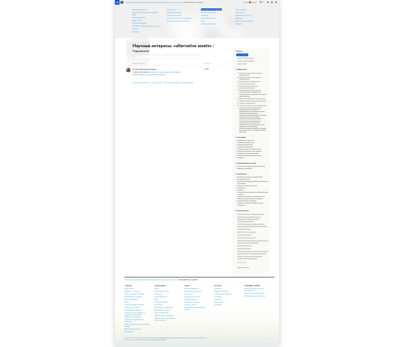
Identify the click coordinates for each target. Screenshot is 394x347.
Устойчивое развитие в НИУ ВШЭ (134, 294)
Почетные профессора (208, 12)
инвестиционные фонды (172, 83)
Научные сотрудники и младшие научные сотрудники (250, 204)
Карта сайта (203, 338)
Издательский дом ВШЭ (221, 291)
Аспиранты (240, 158)
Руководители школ (243, 179)
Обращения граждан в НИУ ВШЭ (134, 304)
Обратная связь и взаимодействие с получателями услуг (165, 319)
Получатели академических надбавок (249, 151)
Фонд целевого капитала (131, 307)
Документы (239, 18)
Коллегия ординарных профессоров (178, 21)
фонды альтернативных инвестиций (142, 83)
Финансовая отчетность (243, 15)
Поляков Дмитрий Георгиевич (144, 69)
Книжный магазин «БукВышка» (223, 294)
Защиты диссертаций (190, 299)
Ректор (203, 21)
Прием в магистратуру (161, 302)
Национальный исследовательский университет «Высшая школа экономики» (147, 280)
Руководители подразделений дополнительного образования (252, 182)
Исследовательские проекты (193, 291)
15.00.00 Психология (244, 229)
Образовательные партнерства (163, 315)
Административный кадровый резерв (249, 155)
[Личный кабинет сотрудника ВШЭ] (271, 2)
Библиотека (217, 288)
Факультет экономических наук (162, 72)
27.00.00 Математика (244, 248)
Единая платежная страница (132, 329)
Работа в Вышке (128, 331)
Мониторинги (188, 294)
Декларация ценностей (139, 9)
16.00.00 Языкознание (244, 235)
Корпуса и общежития (131, 299)
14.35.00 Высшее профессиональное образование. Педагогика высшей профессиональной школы (249, 219)
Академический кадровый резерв (248, 153)
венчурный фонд (187, 83)
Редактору (269, 338)
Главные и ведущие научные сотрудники (250, 198)
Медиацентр (218, 299)
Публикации (218, 304)
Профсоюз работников (208, 24)
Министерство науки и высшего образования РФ (254, 289)
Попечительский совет (174, 15)
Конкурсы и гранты (190, 304)
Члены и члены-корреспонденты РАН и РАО (251, 166)
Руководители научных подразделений (249, 177)
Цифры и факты (137, 20)
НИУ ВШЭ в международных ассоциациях (145, 26)
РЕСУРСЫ (218, 286)
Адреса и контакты (144, 338)
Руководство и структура (131, 291)
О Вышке (174, 280)
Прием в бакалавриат (160, 296)
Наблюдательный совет (174, 12)
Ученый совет (171, 9)
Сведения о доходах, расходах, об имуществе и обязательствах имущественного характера (134, 315)
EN (263, 2)
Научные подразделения (191, 288)
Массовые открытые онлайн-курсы (255, 296)
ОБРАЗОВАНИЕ (160, 286)
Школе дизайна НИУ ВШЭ (158, 340)
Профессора (241, 188)
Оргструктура (239, 12)
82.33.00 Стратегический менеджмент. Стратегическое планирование (249, 257)
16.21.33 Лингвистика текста (246, 238)
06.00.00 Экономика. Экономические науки (251, 214)
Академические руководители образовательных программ (252, 193)
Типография (218, 296)
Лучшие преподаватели (244, 147)
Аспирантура (158, 304)
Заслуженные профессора (245, 142)
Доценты (240, 190)
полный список (242, 262)
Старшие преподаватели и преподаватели (251, 196)
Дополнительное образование (163, 307)
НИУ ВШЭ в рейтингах (139, 23)
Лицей (156, 288)
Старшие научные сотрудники (246, 201)
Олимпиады (157, 294)
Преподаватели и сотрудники (133, 296)
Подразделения (141, 50)
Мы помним (136, 32)
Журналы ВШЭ (218, 302)
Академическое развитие (191, 302)
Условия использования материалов (162, 338)
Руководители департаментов (247, 186)
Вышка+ (156, 299)
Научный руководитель (208, 18)
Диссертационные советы (192, 296)
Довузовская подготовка (161, 291)
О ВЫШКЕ (128, 286)
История (135, 29)
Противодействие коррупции (133, 310)
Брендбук (238, 24)
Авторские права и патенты (244, 21)
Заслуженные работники (245, 145)
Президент (204, 15)
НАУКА (187, 286)
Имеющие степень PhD (244, 168)
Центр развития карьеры (161, 310)
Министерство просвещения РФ (254, 293)
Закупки (126, 302)
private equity (157, 83)
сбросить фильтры (243, 267)
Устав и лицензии (240, 9)
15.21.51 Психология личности (247, 232)
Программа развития (139, 17)
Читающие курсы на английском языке (249, 149)
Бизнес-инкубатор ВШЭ (161, 313)
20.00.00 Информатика (244, 246)
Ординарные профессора (245, 140)
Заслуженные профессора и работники (179, 18)
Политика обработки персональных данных (186, 338)
